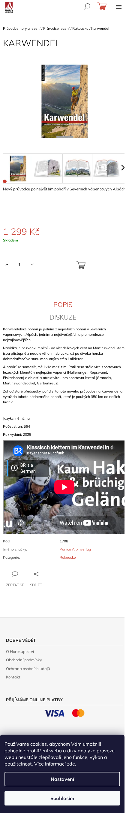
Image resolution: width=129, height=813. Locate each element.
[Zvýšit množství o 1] (6, 264)
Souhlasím (62, 798)
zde (71, 764)
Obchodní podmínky (24, 659)
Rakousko (68, 557)
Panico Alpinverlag (75, 549)
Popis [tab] (62, 304)
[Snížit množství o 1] (32, 264)
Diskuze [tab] (63, 317)
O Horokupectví (20, 651)
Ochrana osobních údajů (28, 668)
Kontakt (13, 677)
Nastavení (62, 779)
